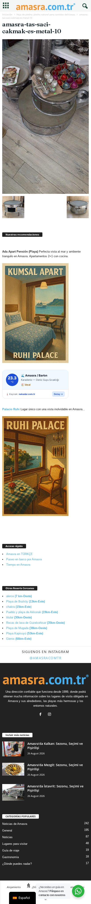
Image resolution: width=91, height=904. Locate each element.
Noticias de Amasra (14, 824)
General (7, 830)
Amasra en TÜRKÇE (19, 554)
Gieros (18, 638)
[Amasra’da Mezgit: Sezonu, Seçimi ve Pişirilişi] (13, 769)
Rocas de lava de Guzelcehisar (35, 622)
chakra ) (19, 606)
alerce (19, 596)
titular (19, 617)
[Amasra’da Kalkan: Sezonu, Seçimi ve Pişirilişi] (13, 748)
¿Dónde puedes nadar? (17, 863)
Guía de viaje (10, 850)
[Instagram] (50, 714)
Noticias (7, 837)
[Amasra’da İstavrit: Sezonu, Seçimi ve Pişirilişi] (13, 792)
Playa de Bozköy (25, 601)
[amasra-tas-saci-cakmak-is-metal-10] (45, 116)
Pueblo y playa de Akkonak (32, 612)
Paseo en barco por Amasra (24, 559)
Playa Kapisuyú (24, 633)
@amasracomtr (45, 658)
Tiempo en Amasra (18, 564)
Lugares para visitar (14, 843)
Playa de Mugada (26, 628)
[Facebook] (41, 714)
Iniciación (7, 14)
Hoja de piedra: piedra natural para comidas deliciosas (46, 14)
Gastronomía (10, 857)
